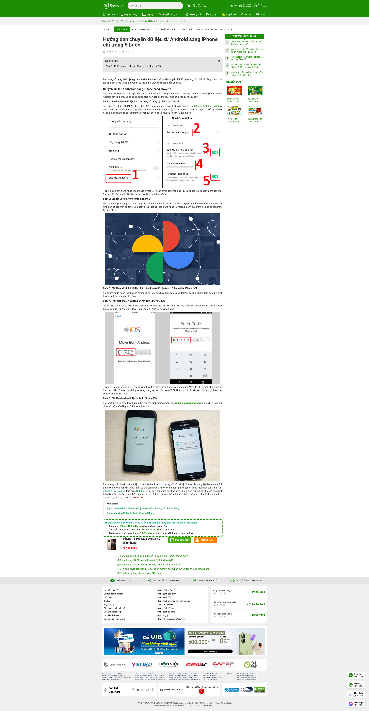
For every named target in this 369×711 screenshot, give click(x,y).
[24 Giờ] (252, 665)
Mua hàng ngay (182, 540)
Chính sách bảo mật (166, 608)
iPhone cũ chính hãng (187, 403)
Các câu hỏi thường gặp (114, 619)
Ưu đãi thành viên (111, 615)
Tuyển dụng (109, 604)
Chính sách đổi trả (165, 597)
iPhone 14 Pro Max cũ (143, 533)
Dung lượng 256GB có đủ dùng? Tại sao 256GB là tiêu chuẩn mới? (153, 556)
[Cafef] (225, 665)
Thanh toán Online (165, 604)
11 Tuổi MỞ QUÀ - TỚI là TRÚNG (253, 100)
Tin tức (107, 601)
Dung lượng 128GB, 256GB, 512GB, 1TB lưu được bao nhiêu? (150, 564)
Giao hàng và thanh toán (115, 608)
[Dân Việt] (171, 665)
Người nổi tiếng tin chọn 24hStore (215, 29)
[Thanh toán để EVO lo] (144, 641)
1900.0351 (258, 592)
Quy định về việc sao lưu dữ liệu (171, 619)
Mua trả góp (206, 540)
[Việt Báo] (144, 665)
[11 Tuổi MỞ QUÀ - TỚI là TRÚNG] (255, 90)
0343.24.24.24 (256, 603)
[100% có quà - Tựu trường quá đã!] (234, 110)
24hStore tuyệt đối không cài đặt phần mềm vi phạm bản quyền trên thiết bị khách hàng (164, 569)
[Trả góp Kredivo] (224, 641)
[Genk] (198, 665)
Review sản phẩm (141, 29)
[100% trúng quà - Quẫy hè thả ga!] (255, 110)
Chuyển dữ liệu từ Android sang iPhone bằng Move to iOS (133, 66)
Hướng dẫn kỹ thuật (165, 29)
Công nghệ (121, 29)
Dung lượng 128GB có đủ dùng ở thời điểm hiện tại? (146, 560)
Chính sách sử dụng (166, 612)
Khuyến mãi (186, 29)
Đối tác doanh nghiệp (113, 594)
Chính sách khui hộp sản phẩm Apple (173, 601)
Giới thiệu (108, 597)
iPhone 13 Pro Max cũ (153, 529)
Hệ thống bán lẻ (111, 590)
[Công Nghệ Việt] (117, 665)
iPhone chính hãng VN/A (206, 106)
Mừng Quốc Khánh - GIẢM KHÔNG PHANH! (233, 100)
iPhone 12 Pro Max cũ (131, 526)
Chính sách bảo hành (166, 594)
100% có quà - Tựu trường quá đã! (234, 120)
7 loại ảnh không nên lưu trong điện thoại (140, 573)
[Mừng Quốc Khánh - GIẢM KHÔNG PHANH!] (234, 90)
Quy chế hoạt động (112, 612)
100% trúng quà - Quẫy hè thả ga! (255, 120)
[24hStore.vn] (114, 6)
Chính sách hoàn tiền (166, 590)
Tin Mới (107, 29)
